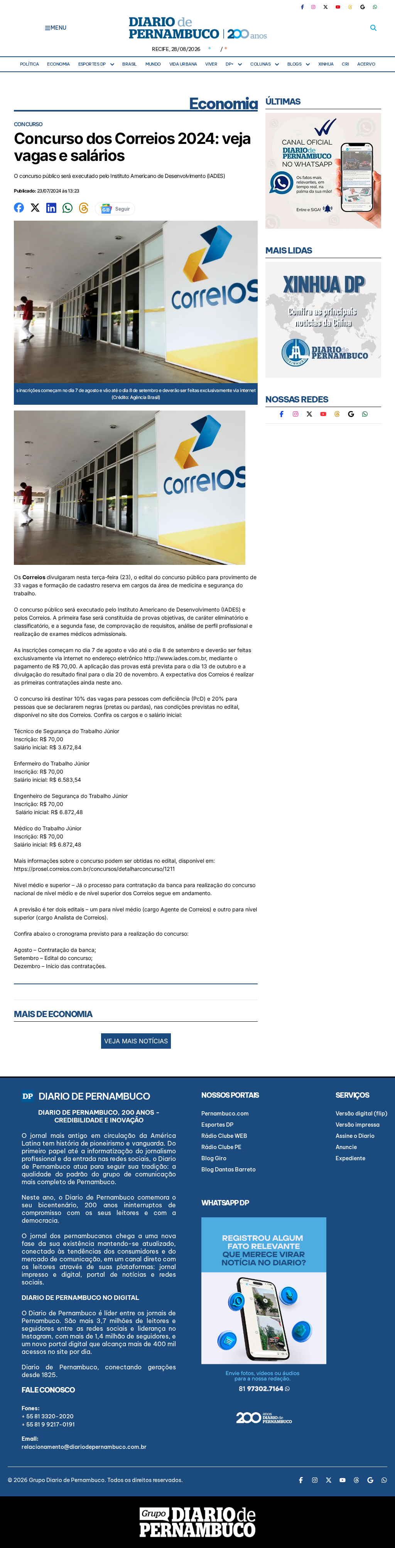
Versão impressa (358, 1124)
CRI (345, 64)
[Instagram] (313, 7)
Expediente (350, 1158)
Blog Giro (213, 1158)
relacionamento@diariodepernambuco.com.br (84, 1446)
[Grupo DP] (197, 1522)
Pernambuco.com (225, 1113)
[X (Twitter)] (325, 7)
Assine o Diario (355, 1135)
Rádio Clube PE (221, 1147)
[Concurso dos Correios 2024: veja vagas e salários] (19, 207)
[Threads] (350, 7)
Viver (211, 64)
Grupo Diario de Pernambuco (67, 1480)
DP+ (229, 64)
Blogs (294, 64)
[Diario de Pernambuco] (197, 27)
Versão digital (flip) (361, 1113)
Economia (58, 64)
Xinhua (326, 64)
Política (29, 64)
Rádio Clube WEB (224, 1135)
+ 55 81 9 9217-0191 (48, 1424)
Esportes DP (92, 64)
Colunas (260, 64)
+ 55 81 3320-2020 (48, 1416)
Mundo (153, 64)
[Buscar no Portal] (373, 27)
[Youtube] (338, 7)
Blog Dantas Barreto (228, 1169)
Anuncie (346, 1147)
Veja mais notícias (136, 1041)
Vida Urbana (183, 64)
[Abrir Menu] (48, 28)
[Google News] (362, 7)
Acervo (366, 64)
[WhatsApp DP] (375, 7)
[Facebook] (305, 7)
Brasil (129, 64)
